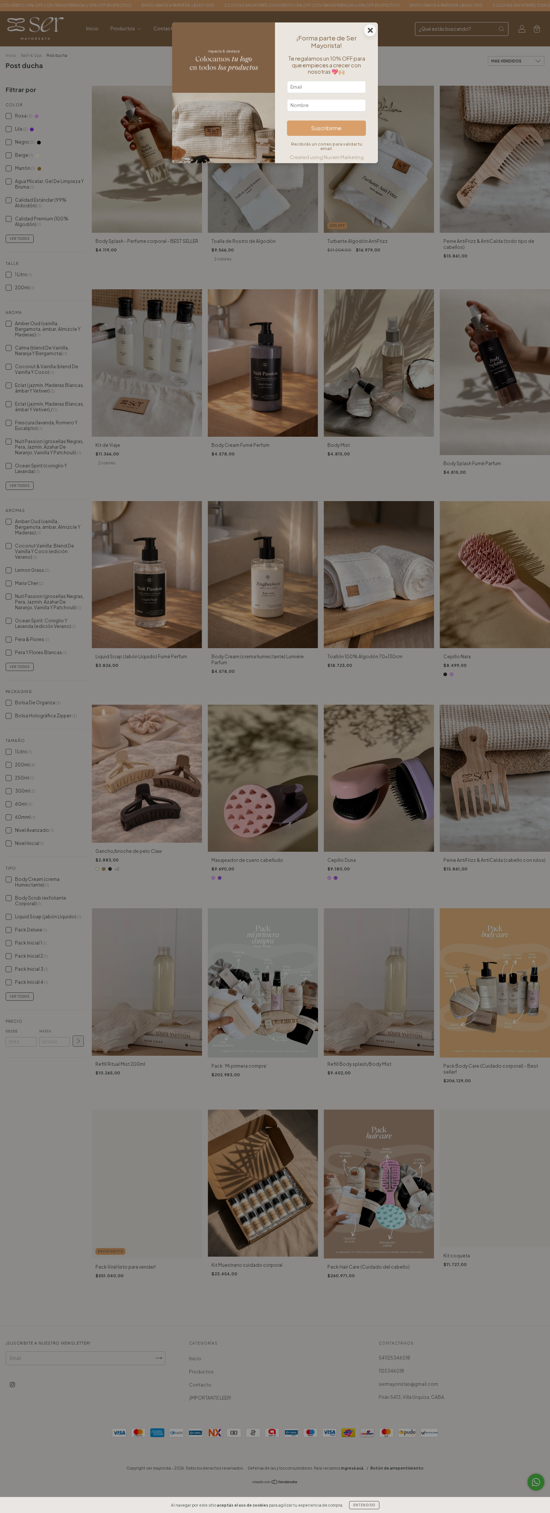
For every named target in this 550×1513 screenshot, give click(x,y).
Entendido (364, 1505)
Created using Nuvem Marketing (327, 157)
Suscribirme (326, 128)
